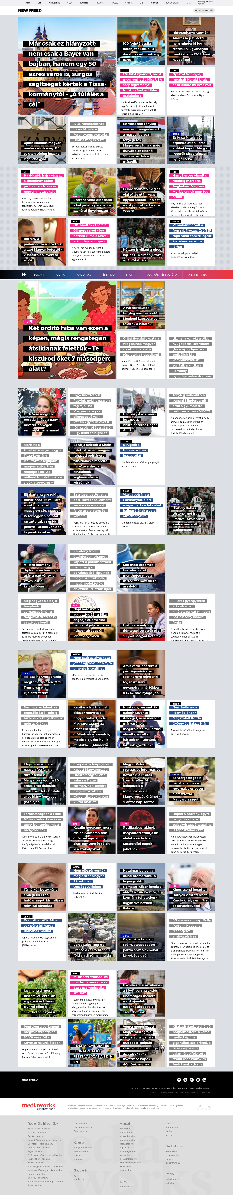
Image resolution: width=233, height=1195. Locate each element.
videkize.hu (125, 1166)
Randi (155, 3)
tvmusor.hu (125, 1170)
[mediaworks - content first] (38, 1107)
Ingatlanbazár (171, 3)
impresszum (194, 1088)
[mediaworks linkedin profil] (208, 1107)
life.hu (169, 1131)
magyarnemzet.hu (83, 1147)
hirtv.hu (77, 1155)
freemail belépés (204, 10)
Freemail (100, 3)
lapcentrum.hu (173, 1163)
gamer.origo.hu (127, 1140)
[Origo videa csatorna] (198, 1080)
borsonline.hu (126, 1186)
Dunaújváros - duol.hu (39, 1147)
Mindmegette (54, 3)
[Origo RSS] (204, 1080)
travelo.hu (125, 1155)
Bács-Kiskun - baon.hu (39, 1128)
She (141, 3)
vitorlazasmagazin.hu (130, 1162)
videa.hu (170, 1159)
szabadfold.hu (81, 1151)
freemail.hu (171, 1151)
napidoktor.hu (126, 1147)
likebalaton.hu (127, 1143)
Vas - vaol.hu (80, 1123)
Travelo (114, 3)
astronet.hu (125, 1128)
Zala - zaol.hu (80, 1131)
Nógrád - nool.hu (36, 1174)
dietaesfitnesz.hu (128, 1159)
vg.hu (76, 1175)
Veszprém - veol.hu (83, 1127)
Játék (188, 3)
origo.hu (78, 1159)
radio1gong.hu (173, 1179)
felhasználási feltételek (162, 1088)
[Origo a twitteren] (185, 1080)
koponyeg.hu (172, 1155)
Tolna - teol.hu (35, 1185)
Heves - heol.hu (36, 1162)
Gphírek (129, 3)
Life (39, 3)
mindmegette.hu (128, 1151)
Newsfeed (84, 3)
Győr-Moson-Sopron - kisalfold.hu (45, 1155)
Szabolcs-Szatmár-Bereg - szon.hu (45, 1181)
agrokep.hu (79, 1179)
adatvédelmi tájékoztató (140, 1088)
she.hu (169, 1135)
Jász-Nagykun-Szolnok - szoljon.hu (45, 1166)
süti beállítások (180, 1088)
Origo (28, 3)
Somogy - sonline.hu (38, 1177)
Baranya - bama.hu (37, 1132)
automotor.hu (126, 1132)
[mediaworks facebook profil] (200, 1107)
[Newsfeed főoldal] (30, 1080)
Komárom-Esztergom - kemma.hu (45, 1170)
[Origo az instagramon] (192, 1080)
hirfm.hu (170, 1183)
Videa (69, 3)
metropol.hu (172, 1127)
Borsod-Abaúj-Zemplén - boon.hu (44, 1140)
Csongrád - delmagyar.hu (40, 1143)
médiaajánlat (205, 1088)
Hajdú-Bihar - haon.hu (39, 1159)
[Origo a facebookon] (179, 1080)
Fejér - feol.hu (35, 1151)
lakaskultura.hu (127, 1136)
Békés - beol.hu (35, 1136)
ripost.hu (170, 1123)
